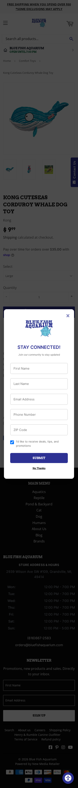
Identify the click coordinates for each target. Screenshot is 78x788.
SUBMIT (39, 458)
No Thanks (39, 468)
